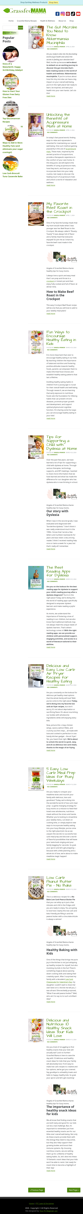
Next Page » (74, 1190)
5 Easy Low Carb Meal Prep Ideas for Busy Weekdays (60, 775)
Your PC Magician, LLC (49, 1211)
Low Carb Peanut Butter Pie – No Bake (59, 882)
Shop (71, 21)
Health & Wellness (47, 21)
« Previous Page (36, 1190)
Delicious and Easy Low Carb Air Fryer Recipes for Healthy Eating (60, 674)
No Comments (52, 49)
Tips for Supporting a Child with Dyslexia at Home (61, 443)
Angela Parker (59, 47)
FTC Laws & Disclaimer (45, 1203)
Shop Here (53, 2)
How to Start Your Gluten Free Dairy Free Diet (11, 94)
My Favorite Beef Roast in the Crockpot (59, 208)
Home (11, 21)
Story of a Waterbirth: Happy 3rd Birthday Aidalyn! (13, 66)
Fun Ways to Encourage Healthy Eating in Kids (61, 338)
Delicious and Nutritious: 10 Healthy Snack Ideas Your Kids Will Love (59, 1028)
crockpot (50, 281)
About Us (62, 21)
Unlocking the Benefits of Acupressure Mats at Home (59, 121)
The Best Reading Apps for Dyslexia (58, 571)
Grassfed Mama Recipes (27, 21)
